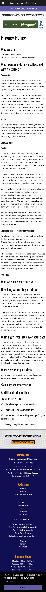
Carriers (23, 544)
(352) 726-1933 (25, 466)
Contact (23, 547)
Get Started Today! (23, 442)
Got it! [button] (23, 588)
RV (23, 502)
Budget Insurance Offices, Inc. (23, 3)
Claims (23, 541)
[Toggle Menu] (3, 3)
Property (23, 514)
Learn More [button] (9, 581)
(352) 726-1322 (26, 463)
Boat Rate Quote (23, 533)
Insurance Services (22, 495)
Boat (23, 508)
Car (23, 499)
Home (23, 489)
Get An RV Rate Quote (23, 530)
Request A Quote (22, 519)
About (23, 492)
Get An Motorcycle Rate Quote (23, 527)
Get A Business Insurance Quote (23, 536)
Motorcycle (23, 505)
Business (23, 511)
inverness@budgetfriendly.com (26, 469)
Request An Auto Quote (23, 524)
